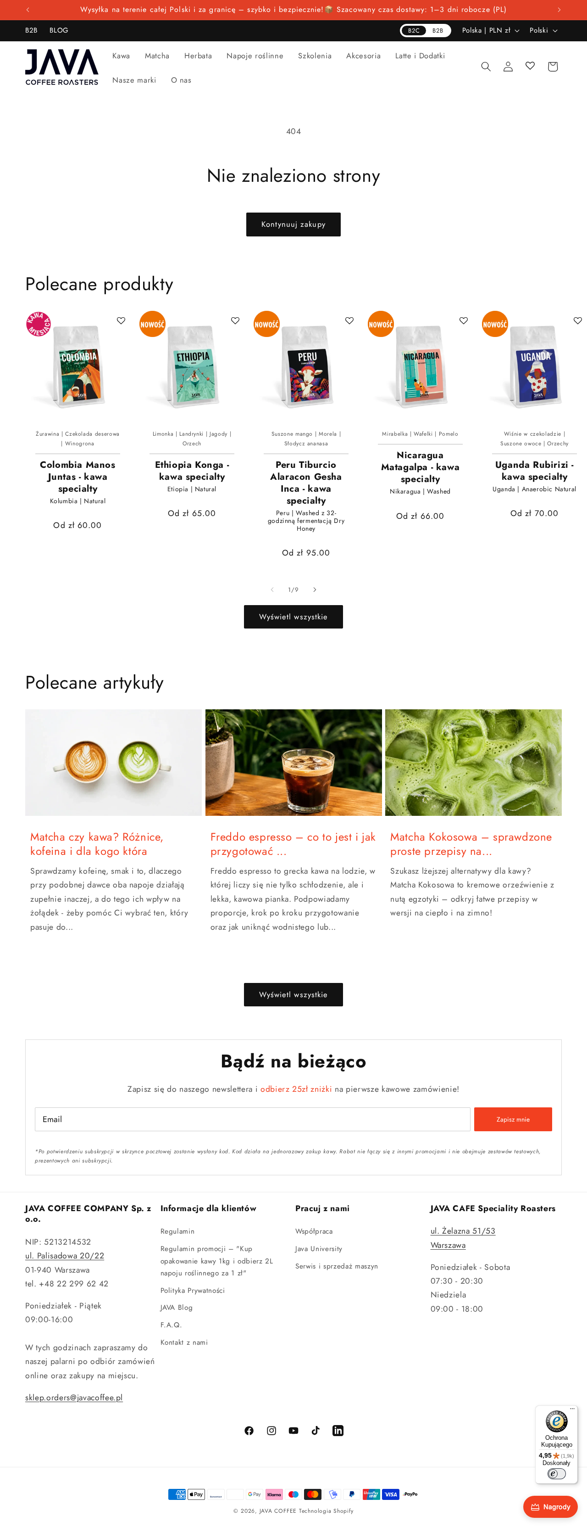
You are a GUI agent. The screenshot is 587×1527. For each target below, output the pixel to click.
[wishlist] (531, 67)
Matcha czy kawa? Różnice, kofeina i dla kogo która (97, 844)
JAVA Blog (177, 1307)
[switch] (557, 1473)
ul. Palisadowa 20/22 (64, 1256)
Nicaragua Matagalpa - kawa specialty (420, 467)
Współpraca (314, 1231)
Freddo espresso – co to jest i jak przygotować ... (293, 844)
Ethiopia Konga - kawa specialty (192, 471)
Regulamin (178, 1231)
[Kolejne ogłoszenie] (559, 10)
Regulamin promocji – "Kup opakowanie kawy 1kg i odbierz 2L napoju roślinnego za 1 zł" (217, 1261)
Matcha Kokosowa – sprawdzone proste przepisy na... (471, 844)
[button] (121, 56)
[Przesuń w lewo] (272, 590)
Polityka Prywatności (193, 1291)
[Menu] (572, 1410)
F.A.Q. (172, 1325)
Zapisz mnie (513, 1119)
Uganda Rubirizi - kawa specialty (534, 471)
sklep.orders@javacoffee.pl (74, 1397)
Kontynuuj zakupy (293, 224)
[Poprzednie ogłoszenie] (28, 10)
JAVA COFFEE (278, 1511)
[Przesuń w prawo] (315, 590)
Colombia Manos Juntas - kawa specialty (77, 477)
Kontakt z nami (184, 1342)
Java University (319, 1249)
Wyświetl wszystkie (293, 616)
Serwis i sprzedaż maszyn (336, 1266)
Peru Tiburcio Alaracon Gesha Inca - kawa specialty (306, 483)
